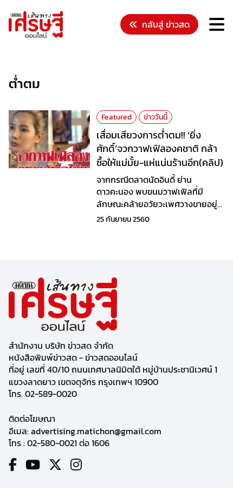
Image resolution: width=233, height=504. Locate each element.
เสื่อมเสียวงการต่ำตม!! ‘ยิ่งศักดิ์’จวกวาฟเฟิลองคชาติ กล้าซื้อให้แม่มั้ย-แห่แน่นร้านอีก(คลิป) (159, 148)
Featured (116, 117)
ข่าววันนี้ (155, 117)
